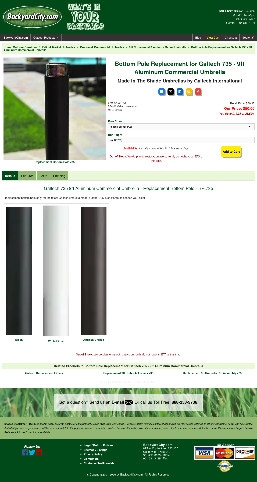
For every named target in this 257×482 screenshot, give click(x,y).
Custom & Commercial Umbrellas (102, 47)
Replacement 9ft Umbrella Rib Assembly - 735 (213, 373)
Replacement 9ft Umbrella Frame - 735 (128, 373)
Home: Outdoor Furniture (20, 47)
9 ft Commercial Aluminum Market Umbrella (157, 47)
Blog (198, 37)
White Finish (56, 341)
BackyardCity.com (15, 37)
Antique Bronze (93, 340)
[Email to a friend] (189, 91)
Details (10, 176)
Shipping (59, 176)
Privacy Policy (93, 454)
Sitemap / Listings (95, 450)
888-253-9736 (244, 10)
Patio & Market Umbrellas (58, 47)
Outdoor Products (44, 37)
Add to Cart (231, 151)
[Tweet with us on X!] (32, 454)
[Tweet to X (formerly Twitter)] (170, 91)
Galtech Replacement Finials (44, 373)
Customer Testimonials (99, 463)
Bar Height (115, 135)
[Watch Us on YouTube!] (39, 454)
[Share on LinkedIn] (180, 91)
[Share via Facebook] (161, 91)
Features (27, 176)
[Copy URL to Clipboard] (198, 91)
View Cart (213, 37)
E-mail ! (122, 402)
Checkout (231, 37)
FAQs (43, 176)
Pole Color (115, 121)
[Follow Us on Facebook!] (25, 454)
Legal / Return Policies (98, 445)
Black (19, 340)
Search (247, 37)
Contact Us (91, 459)
